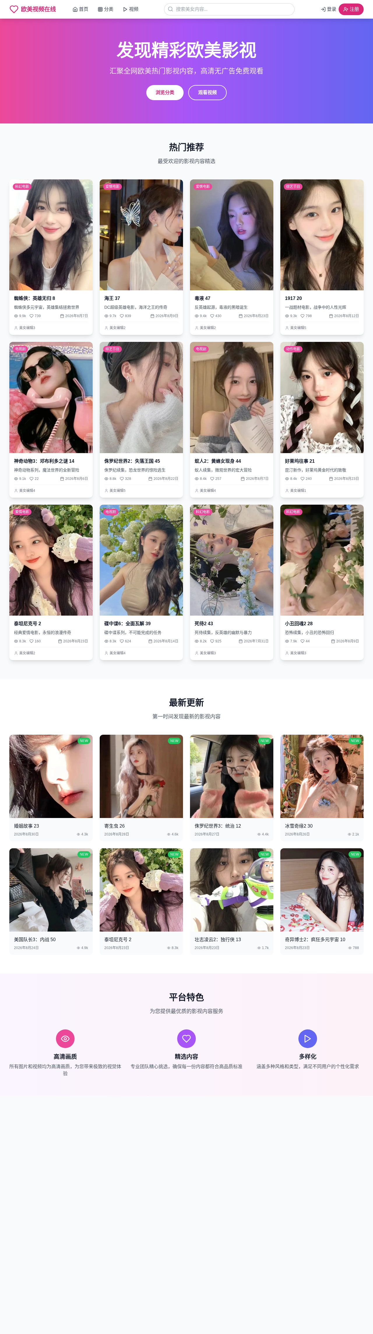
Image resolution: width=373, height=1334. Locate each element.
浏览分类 (165, 92)
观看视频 (207, 92)
